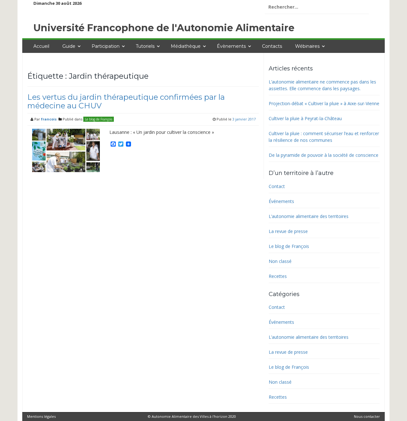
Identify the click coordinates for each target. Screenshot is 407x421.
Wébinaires (307, 46)
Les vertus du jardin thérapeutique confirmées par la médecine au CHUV (126, 101)
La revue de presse (288, 231)
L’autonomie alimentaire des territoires (308, 216)
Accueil (41, 46)
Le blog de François (98, 119)
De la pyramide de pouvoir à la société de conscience (323, 155)
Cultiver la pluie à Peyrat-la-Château (305, 118)
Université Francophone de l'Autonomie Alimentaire (163, 28)
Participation (106, 46)
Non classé (280, 261)
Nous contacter (367, 416)
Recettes (278, 276)
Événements (281, 201)
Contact (277, 186)
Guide (68, 46)
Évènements (231, 46)
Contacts (272, 46)
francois (49, 119)
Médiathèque (186, 46)
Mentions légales (41, 416)
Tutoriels (145, 46)
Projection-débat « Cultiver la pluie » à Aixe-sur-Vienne (324, 103)
